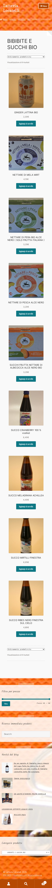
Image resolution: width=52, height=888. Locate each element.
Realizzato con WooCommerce (27, 875)
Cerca (26, 884)
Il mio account (8, 884)
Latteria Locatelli (11, 8)
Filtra (6, 703)
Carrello (40, 881)
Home (5, 19)
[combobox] (26, 852)
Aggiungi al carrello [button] (26, 123)
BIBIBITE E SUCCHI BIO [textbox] (25, 852)
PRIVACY (7, 875)
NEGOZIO (22, 19)
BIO (28, 19)
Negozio (12, 19)
